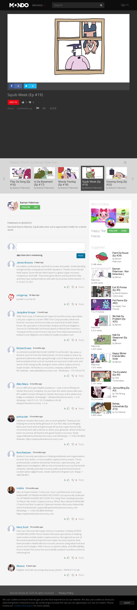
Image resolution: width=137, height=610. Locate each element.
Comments (24, 108)
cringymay (22, 295)
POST (80, 255)
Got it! (127, 602)
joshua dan (22, 416)
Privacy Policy (66, 593)
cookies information (23, 605)
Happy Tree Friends (98, 233)
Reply (81, 287)
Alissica (21, 566)
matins (20, 488)
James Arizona (25, 262)
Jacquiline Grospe (26, 312)
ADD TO (13, 102)
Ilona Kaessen (24, 452)
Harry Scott (22, 527)
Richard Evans (24, 348)
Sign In (125, 5)
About (11, 108)
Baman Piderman (29, 202)
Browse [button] (37, 5)
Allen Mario (22, 384)
